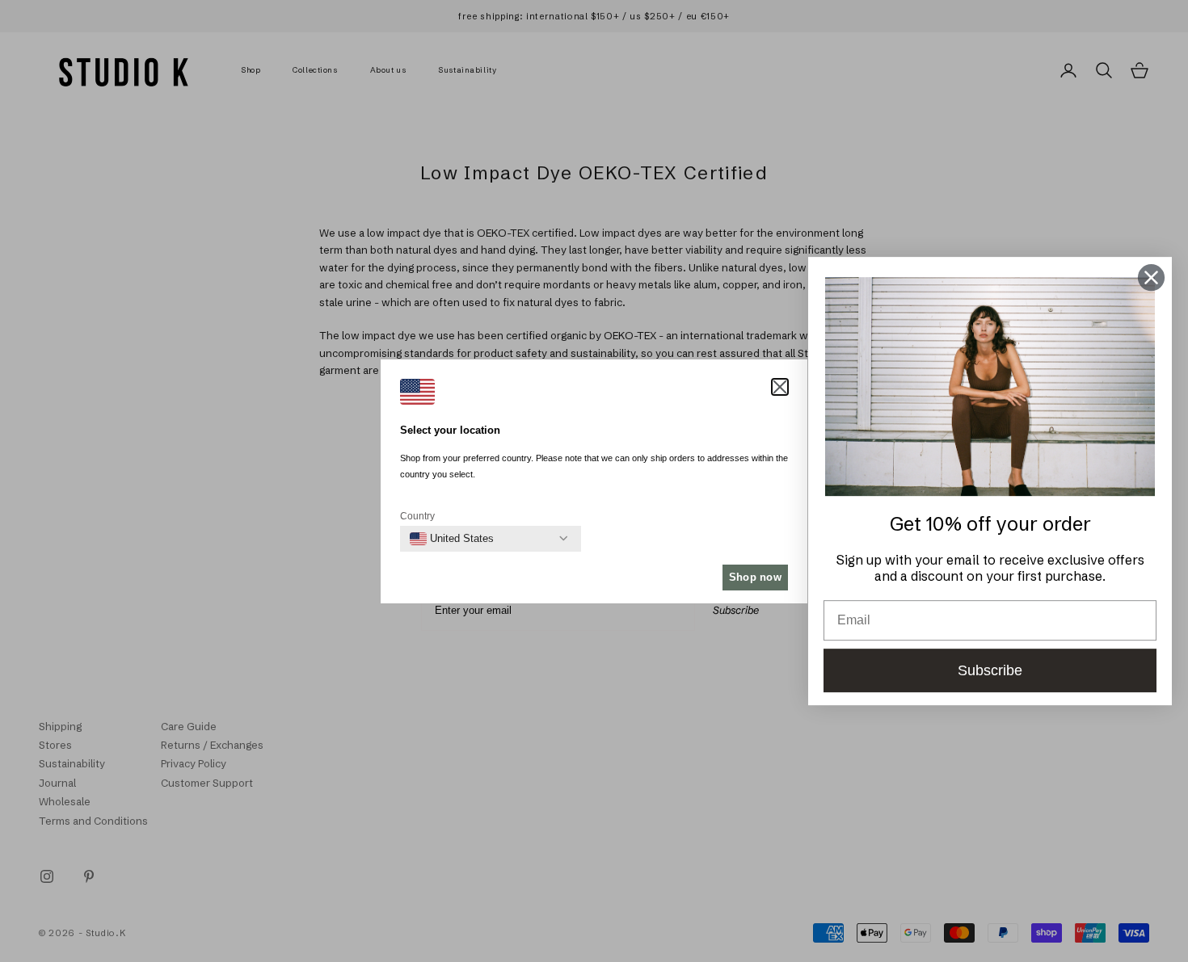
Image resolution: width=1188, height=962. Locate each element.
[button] (780, 387)
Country (417, 516)
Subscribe (990, 670)
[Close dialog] (1151, 277)
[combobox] (452, 539)
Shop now (755, 577)
